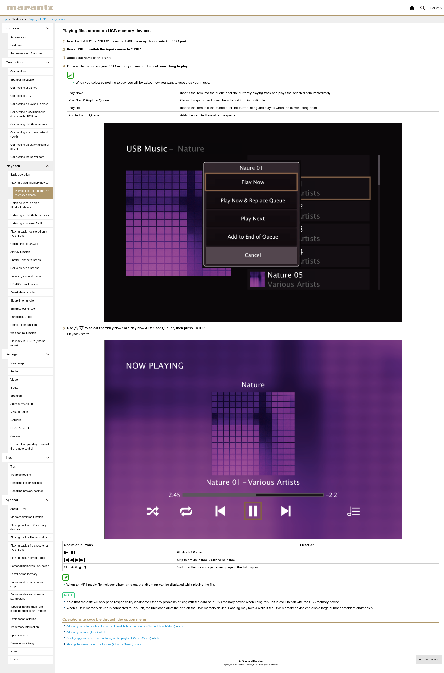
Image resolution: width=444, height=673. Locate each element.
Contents (436, 8)
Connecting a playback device (29, 104)
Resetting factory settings (26, 482)
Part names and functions (26, 53)
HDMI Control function (24, 284)
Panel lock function (22, 316)
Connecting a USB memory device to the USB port (27, 114)
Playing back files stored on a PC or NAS (28, 233)
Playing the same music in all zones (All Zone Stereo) (103, 644)
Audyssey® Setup (21, 404)
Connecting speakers (23, 87)
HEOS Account (19, 428)
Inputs (14, 387)
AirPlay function (20, 252)
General (15, 436)
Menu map (17, 363)
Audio (14, 371)
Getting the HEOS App (24, 243)
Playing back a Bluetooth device (30, 537)
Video (14, 379)
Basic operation (20, 174)
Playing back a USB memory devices (28, 527)
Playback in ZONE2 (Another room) (28, 343)
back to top (431, 659)
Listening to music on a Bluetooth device (24, 205)
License (15, 659)
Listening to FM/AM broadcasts (29, 215)
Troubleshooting (20, 474)
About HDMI (18, 509)
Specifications (19, 635)
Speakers (16, 395)
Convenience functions (24, 268)
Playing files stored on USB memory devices (32, 193)
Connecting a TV (20, 95)
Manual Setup (19, 412)
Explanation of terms (23, 619)
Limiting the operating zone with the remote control (30, 446)
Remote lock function (23, 325)
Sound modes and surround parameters (28, 596)
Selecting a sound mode (25, 276)
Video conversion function (26, 517)
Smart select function (23, 308)
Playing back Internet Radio (27, 558)
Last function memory (23, 574)
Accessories (18, 37)
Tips (13, 466)
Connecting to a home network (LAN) (29, 134)
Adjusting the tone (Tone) (86, 632)
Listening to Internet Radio (26, 223)
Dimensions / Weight (23, 643)
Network (15, 420)
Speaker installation (22, 79)
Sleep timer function (22, 300)
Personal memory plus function (29, 566)
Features (16, 45)
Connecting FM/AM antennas (28, 124)
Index (13, 651)
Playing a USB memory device (47, 19)
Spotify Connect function (25, 260)
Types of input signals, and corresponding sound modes (28, 609)
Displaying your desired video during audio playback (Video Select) (112, 638)
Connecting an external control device (29, 147)
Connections (18, 71)
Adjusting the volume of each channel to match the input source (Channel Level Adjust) (124, 626)
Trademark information (24, 627)
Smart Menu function (23, 292)
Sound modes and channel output (27, 584)
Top (4, 19)
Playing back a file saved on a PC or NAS (29, 547)
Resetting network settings (26, 491)
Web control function (23, 333)
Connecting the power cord (27, 157)
